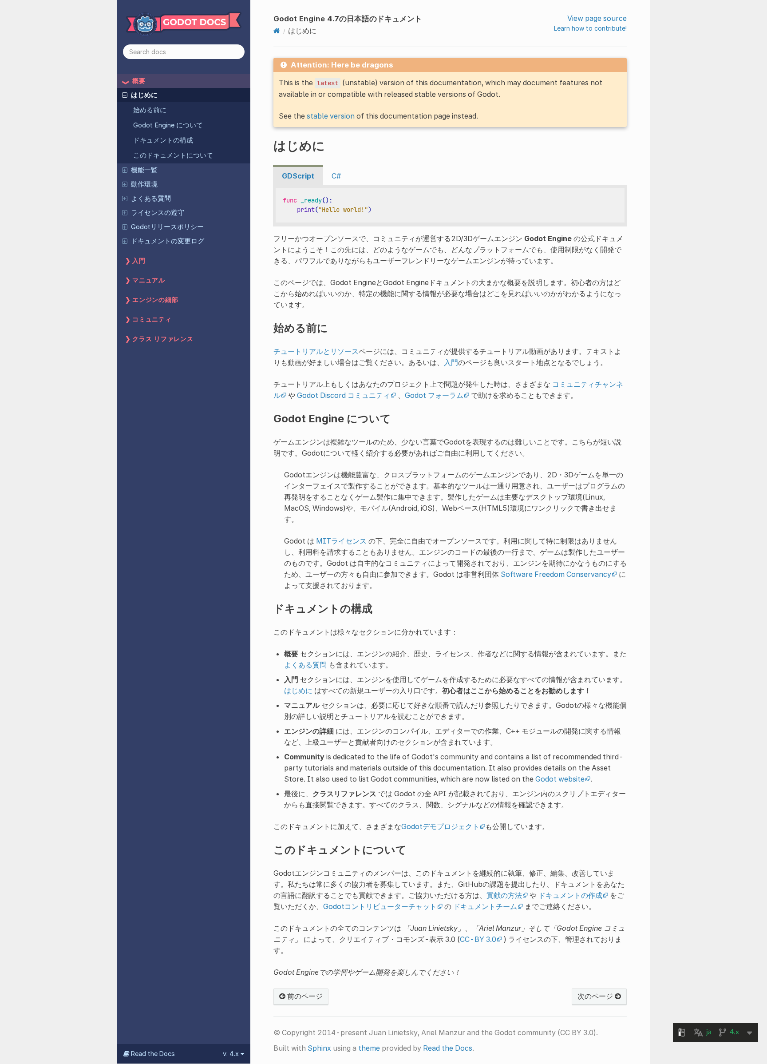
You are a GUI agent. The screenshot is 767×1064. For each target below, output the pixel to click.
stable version (331, 115)
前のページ (304, 996)
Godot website (560, 778)
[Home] (276, 30)
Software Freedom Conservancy (556, 574)
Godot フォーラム (434, 395)
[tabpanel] (450, 205)
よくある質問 (151, 198)
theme (369, 1048)
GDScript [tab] (298, 175)
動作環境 (144, 184)
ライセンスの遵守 (157, 213)
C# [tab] (336, 175)
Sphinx (319, 1048)
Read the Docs (447, 1048)
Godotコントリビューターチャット (380, 906)
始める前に (149, 110)
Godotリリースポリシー (167, 227)
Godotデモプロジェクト (440, 826)
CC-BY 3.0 (478, 939)
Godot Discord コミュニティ (343, 395)
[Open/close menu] (124, 95)
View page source (597, 18)
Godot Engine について (168, 125)
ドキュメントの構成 (163, 140)
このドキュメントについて (173, 155)
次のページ (596, 996)
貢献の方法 (504, 895)
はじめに (144, 95)
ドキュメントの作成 (570, 895)
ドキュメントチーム (485, 906)
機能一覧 (144, 170)
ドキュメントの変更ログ (167, 241)
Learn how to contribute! (590, 28)
